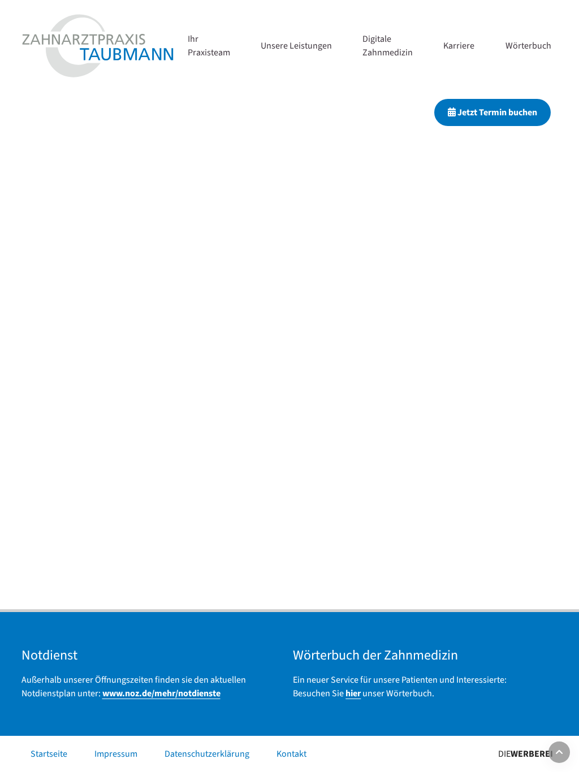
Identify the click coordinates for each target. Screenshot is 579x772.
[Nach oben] (559, 752)
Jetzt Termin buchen (496, 112)
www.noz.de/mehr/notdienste (161, 693)
